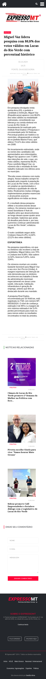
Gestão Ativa (30, 675)
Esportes (29, 668)
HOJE (11, 661)
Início (5, 661)
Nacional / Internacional (33, 661)
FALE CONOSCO (14, 639)
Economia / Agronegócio (15, 668)
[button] (23, 4)
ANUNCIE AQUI (31, 639)
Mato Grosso (19, 661)
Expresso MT (23, 17)
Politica (36, 668)
